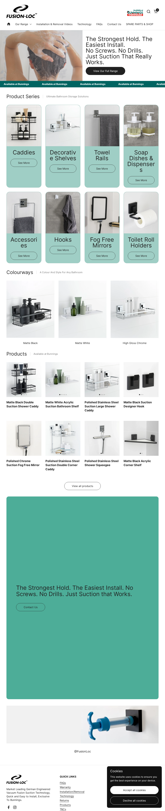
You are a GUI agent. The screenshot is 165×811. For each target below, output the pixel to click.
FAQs (63, 782)
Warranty (65, 787)
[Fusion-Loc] (21, 11)
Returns (64, 800)
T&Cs (63, 809)
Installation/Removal (72, 791)
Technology (67, 796)
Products (65, 804)
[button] (148, 11)
